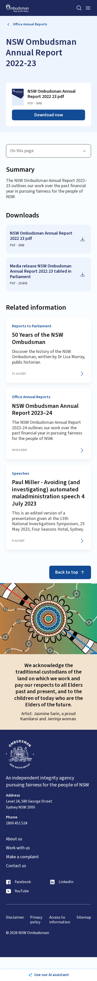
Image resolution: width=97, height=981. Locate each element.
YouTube (22, 891)
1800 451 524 (16, 823)
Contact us (16, 866)
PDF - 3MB (17, 245)
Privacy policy (36, 920)
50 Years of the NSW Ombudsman (37, 338)
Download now (48, 115)
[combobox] (48, 151)
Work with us (18, 848)
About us (14, 839)
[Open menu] (88, 8)
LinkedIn (66, 882)
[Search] (79, 8)
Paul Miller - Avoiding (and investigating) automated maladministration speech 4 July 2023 (48, 493)
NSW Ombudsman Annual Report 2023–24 (45, 410)
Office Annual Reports (30, 24)
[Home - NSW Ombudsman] (17, 8)
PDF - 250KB (18, 283)
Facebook (23, 882)
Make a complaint (22, 857)
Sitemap (84, 917)
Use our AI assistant (51, 975)
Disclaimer (15, 917)
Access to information (59, 920)
